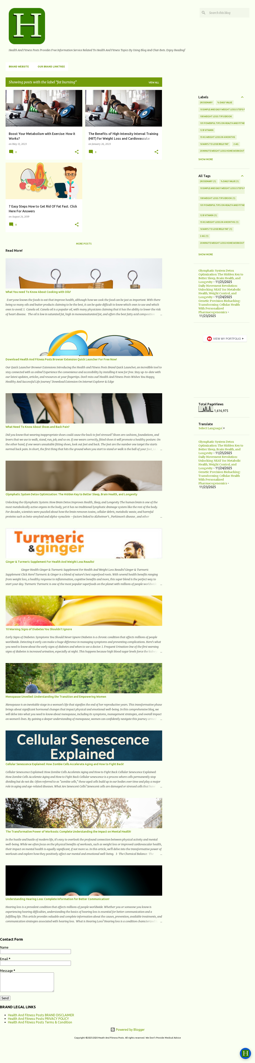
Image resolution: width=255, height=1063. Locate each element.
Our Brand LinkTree (51, 66)
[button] (76, 152)
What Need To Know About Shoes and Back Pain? (38, 426)
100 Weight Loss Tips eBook (216, 116)
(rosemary (206, 102)
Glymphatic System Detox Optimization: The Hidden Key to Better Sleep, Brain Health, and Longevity (71, 494)
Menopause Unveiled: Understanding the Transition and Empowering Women (56, 696)
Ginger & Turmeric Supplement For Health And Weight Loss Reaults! (50, 561)
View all (154, 82)
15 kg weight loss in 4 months (217, 137)
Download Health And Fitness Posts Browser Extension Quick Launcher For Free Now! (61, 359)
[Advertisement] (178, 149)
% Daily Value (224, 102)
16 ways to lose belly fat (214, 144)
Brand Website (19, 66)
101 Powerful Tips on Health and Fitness (223, 123)
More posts (84, 243)
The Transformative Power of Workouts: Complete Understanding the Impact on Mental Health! (68, 831)
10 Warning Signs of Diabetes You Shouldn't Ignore (39, 629)
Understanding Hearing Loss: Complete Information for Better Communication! (57, 899)
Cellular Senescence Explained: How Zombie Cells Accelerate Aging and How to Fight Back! (65, 764)
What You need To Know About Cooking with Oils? (38, 292)
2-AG (235, 144)
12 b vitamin (206, 130)
